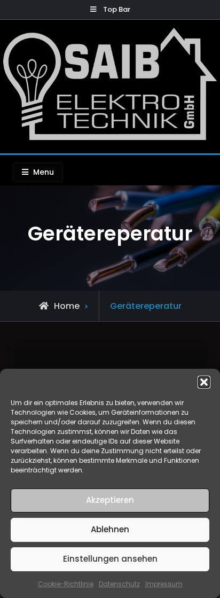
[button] (204, 382)
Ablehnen (110, 529)
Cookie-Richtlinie (65, 583)
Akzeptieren (110, 500)
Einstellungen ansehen (110, 558)
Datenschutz (119, 583)
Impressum (164, 583)
